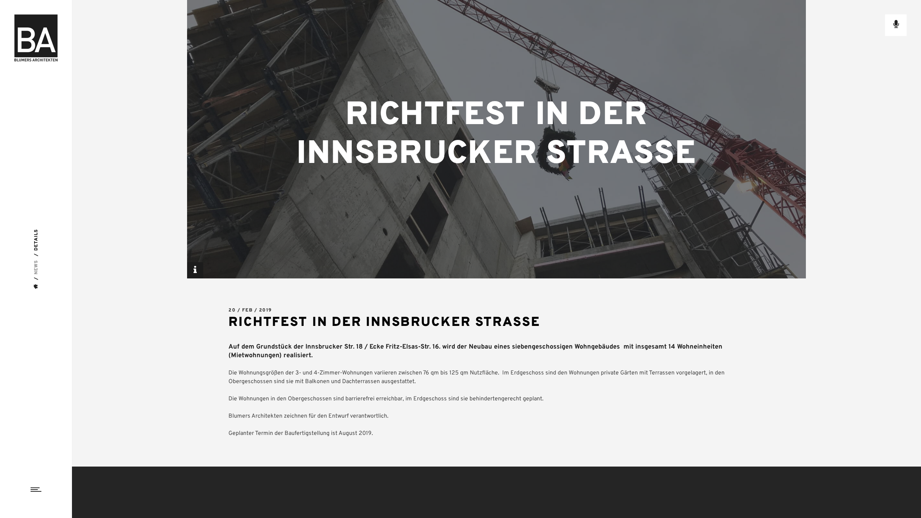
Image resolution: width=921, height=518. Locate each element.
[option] (496, 139)
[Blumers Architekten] (36, 286)
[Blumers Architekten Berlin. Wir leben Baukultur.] (36, 38)
